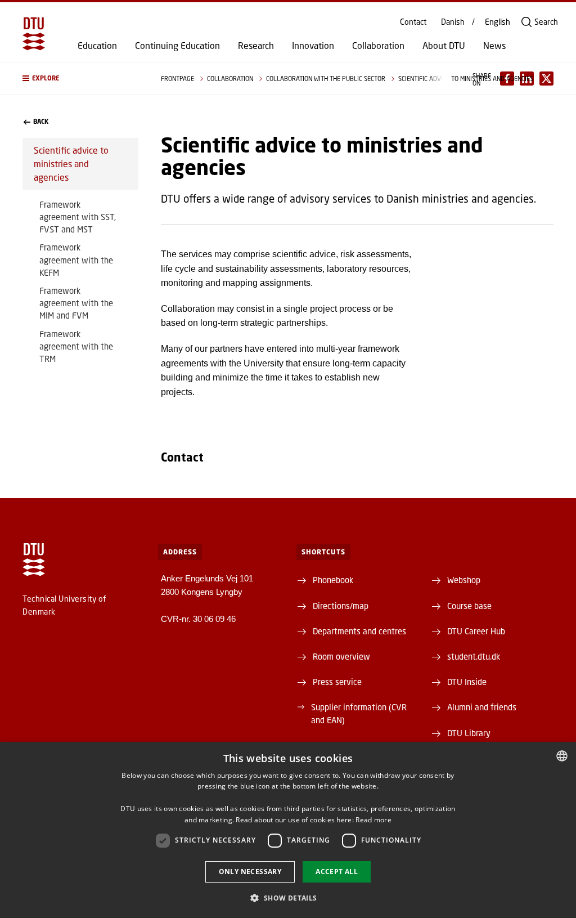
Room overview (341, 656)
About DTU (443, 45)
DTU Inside (467, 682)
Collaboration (378, 45)
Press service (337, 682)
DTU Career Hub (476, 631)
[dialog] (288, 830)
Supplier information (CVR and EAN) (359, 713)
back (40, 122)
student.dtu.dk (473, 656)
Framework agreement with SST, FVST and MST (77, 216)
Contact (413, 22)
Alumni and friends (481, 707)
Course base (469, 606)
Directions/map (340, 606)
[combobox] (562, 756)
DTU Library (468, 733)
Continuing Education (177, 45)
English (497, 22)
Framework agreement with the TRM (76, 346)
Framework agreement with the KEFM (76, 259)
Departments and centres (359, 631)
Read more (374, 820)
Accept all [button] (337, 871)
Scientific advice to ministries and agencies (71, 163)
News (494, 45)
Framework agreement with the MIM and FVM (76, 302)
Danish (453, 22)
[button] (80, 78)
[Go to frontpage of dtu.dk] (33, 34)
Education (97, 45)
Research (256, 45)
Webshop (463, 580)
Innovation (313, 45)
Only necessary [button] (250, 871)
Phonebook (333, 580)
